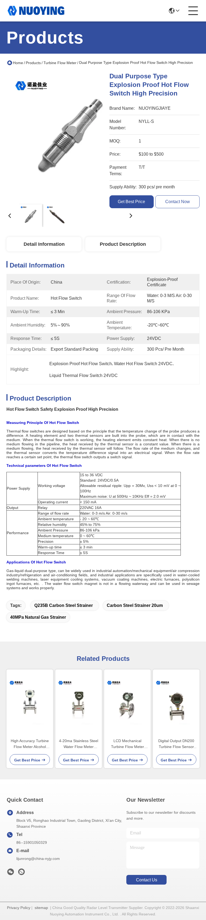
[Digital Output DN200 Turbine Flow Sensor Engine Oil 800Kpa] (176, 701)
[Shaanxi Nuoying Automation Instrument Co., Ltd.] (35, 11)
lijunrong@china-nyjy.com (38, 858)
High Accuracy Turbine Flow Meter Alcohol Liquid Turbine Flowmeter (30, 744)
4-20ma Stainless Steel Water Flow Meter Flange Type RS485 (78, 744)
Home (18, 63)
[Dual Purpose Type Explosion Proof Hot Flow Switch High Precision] (70, 136)
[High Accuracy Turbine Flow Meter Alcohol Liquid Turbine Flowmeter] (29, 701)
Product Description (123, 244)
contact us (146, 880)
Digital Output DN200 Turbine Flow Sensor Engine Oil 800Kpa (176, 744)
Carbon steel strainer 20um (135, 605)
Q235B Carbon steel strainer (63, 605)
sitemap (41, 908)
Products (33, 63)
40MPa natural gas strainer (38, 617)
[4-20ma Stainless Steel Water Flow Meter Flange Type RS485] (78, 701)
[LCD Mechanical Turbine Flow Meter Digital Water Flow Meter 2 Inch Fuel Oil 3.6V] (127, 701)
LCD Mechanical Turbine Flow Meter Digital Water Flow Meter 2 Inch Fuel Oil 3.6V (127, 744)
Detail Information (44, 244)
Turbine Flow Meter (59, 63)
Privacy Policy (18, 908)
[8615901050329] (21, 873)
